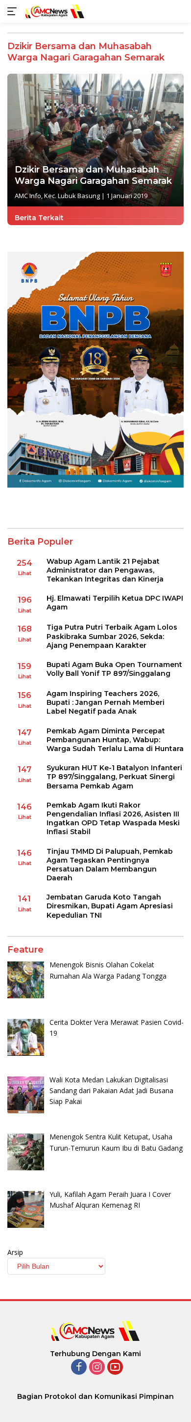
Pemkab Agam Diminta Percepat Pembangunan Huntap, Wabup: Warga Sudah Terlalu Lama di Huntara (115, 739)
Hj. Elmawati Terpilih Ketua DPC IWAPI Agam (115, 602)
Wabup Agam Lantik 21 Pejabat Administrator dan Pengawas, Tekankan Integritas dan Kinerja (105, 570)
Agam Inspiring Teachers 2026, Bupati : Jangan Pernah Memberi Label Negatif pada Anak (106, 702)
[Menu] (14, 11)
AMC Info (28, 195)
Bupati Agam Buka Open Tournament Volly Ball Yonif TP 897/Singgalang (114, 669)
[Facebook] (79, 1367)
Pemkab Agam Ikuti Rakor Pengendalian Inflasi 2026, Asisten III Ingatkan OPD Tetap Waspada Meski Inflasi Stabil (113, 819)
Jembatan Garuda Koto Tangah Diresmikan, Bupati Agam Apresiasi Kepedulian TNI (110, 906)
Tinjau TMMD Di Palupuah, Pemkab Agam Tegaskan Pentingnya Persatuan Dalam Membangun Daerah (110, 865)
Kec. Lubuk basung (72, 195)
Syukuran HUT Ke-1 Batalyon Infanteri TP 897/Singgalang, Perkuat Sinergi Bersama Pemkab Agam (114, 776)
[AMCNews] (53, 11)
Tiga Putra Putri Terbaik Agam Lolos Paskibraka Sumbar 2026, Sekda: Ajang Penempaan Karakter (112, 636)
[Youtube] (115, 1367)
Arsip (15, 1252)
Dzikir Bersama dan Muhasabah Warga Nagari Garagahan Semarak (93, 175)
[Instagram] (97, 1367)
